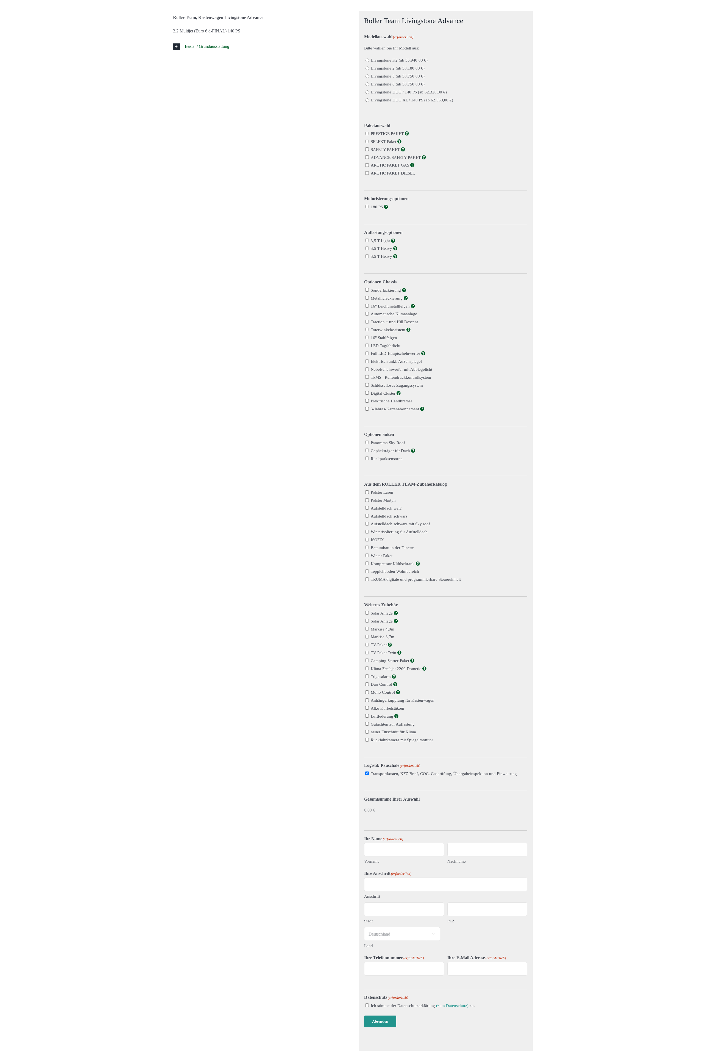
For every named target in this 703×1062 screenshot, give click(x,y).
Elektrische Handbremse (391, 401)
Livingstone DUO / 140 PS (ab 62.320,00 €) (409, 92)
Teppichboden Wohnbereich (395, 571)
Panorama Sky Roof (388, 443)
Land (368, 946)
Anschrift (372, 896)
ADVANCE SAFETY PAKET (396, 157)
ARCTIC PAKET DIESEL (393, 173)
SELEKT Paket (384, 141)
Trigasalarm (381, 676)
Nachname (456, 861)
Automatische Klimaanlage (394, 314)
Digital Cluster (384, 393)
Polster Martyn (383, 500)
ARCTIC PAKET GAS (390, 165)
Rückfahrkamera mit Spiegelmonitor (402, 740)
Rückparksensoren (387, 459)
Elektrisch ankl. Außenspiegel (396, 361)
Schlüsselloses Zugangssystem (397, 385)
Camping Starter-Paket (390, 661)
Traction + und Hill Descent (394, 322)
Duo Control (382, 684)
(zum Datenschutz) (452, 1005)
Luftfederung (382, 716)
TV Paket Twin (384, 653)
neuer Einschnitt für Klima (393, 732)
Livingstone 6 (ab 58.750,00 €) (398, 84)
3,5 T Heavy (382, 248)
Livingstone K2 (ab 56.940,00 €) (399, 60)
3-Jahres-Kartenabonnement (395, 409)
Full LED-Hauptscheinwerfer (396, 353)
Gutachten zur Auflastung (393, 724)
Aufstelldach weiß (386, 508)
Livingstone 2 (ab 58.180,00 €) (398, 68)
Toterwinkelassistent (388, 330)
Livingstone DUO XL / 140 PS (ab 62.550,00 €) (412, 100)
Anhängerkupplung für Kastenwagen (402, 700)
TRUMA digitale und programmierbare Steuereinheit (416, 579)
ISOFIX (377, 540)
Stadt (368, 921)
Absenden (380, 1021)
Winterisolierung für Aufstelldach (399, 532)
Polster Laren (382, 492)
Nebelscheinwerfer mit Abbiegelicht (401, 369)
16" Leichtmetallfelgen (391, 306)
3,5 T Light (381, 241)
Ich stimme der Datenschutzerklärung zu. (423, 1005)
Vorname (372, 861)
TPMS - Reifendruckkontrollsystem (401, 377)
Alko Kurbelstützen (387, 708)
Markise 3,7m (382, 637)
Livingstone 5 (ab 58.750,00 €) (398, 76)
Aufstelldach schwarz (389, 516)
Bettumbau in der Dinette (392, 548)
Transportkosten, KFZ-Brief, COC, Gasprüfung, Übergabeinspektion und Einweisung (444, 773)
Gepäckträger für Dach (391, 451)
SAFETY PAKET (386, 149)
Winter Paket (381, 556)
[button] (257, 47)
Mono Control (383, 692)
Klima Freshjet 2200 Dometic (396, 668)
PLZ (450, 921)
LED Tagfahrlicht (385, 346)
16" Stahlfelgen (384, 338)
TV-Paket (379, 645)
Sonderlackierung (386, 290)
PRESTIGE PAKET (388, 133)
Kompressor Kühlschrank (393, 564)
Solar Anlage (382, 613)
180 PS (377, 207)
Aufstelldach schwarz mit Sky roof (400, 524)
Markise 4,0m (382, 629)
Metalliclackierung (387, 298)
